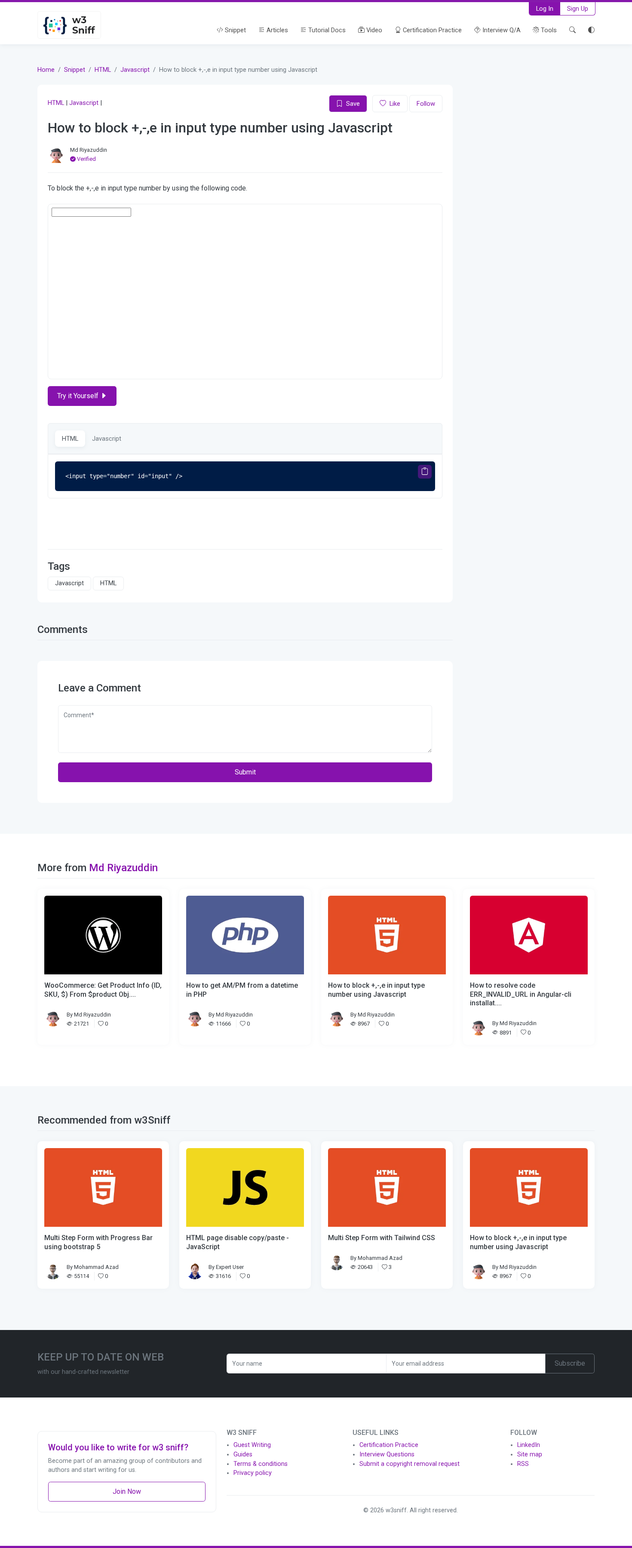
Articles (276, 30)
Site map (529, 1454)
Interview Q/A (501, 30)
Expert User (230, 1267)
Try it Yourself (78, 396)
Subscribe (570, 1363)
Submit (245, 772)
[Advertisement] (529, 135)
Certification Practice (431, 30)
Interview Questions (386, 1454)
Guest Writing (252, 1445)
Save (353, 104)
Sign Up (577, 8)
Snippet (234, 30)
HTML (103, 70)
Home (46, 70)
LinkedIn (528, 1445)
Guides (242, 1454)
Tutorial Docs (326, 30)
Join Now (127, 1491)
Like (395, 104)
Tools (548, 30)
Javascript (135, 70)
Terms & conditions (260, 1464)
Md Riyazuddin (88, 150)
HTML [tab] (70, 438)
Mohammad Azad (96, 1267)
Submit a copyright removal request (409, 1464)
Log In (544, 8)
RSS (523, 1464)
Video (373, 30)
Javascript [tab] (106, 438)
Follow (426, 104)
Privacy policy (252, 1473)
